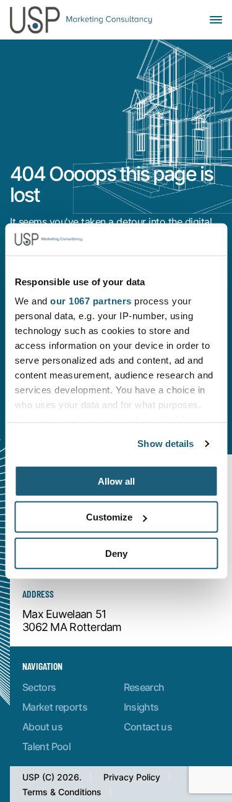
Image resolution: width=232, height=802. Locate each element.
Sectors (39, 687)
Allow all (116, 481)
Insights (141, 707)
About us (42, 726)
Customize (109, 517)
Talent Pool (46, 746)
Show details (165, 443)
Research (144, 687)
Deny (116, 553)
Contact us (148, 726)
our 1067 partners (91, 301)
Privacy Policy (131, 777)
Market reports (54, 707)
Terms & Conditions (61, 792)
